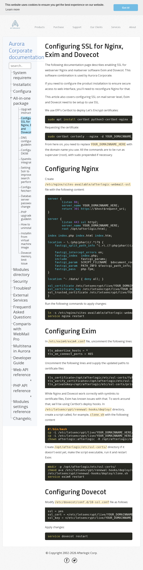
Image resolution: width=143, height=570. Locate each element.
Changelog (23, 418)
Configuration (26, 91)
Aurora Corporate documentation (26, 50)
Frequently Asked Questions (23, 311)
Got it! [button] (126, 7)
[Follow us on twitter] (74, 560)
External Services (20, 297)
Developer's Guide (23, 360)
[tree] (20, 246)
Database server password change (27, 201)
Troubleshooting (28, 288)
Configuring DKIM (28, 151)
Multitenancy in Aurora (25, 348)
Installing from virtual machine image (27, 240)
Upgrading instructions (28, 111)
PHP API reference (22, 388)
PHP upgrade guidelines (27, 215)
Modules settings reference (22, 406)
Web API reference (22, 372)
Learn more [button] (13, 9)
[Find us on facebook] (66, 560)
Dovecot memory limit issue (26, 258)
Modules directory (21, 272)
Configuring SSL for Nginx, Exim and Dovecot (28, 125)
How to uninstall (26, 226)
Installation (23, 84)
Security (20, 281)
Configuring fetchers (28, 188)
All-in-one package (22, 101)
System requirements (25, 75)
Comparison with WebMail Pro (24, 331)
